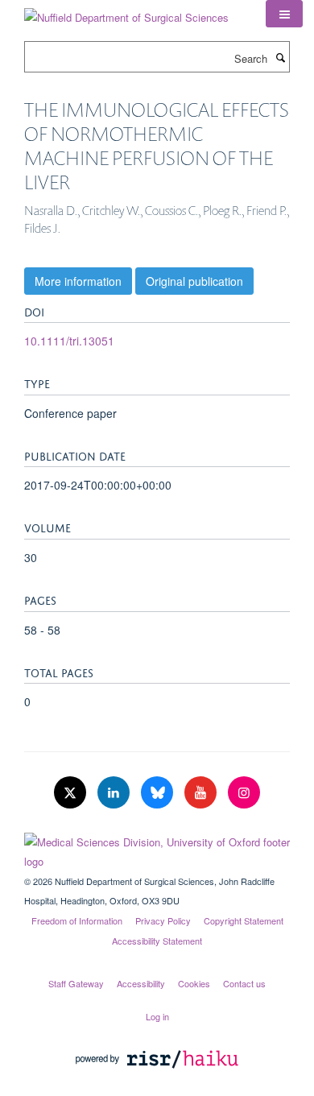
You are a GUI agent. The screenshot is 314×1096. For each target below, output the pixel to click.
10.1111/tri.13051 (69, 341)
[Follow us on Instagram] (244, 792)
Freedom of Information (76, 920)
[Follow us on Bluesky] (158, 792)
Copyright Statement (243, 920)
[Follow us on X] (71, 792)
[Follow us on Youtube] (202, 792)
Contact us (244, 983)
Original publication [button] (194, 281)
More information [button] (78, 281)
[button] (284, 13)
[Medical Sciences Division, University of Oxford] (157, 848)
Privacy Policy (163, 920)
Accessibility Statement (157, 940)
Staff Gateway (76, 983)
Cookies (194, 983)
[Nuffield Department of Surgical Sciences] (126, 11)
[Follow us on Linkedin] (115, 792)
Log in (157, 1016)
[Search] (280, 57)
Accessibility (141, 983)
